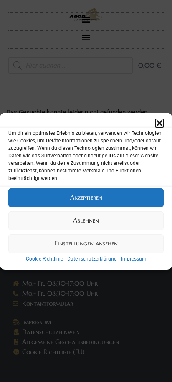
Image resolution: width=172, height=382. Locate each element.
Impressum (134, 259)
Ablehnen (86, 220)
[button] (159, 123)
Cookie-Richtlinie (44, 259)
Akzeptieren (86, 197)
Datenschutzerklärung (92, 259)
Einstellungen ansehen (86, 243)
